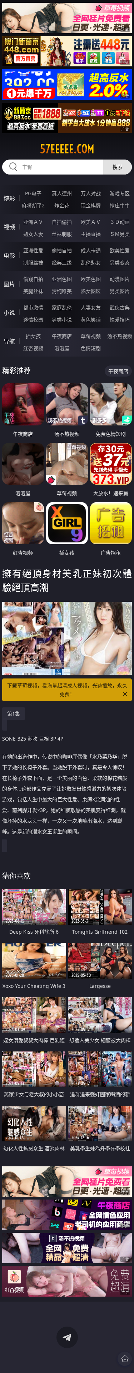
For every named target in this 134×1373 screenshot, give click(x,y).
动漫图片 (120, 279)
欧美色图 (91, 279)
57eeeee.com (67, 149)
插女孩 (33, 336)
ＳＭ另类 (120, 234)
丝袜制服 (62, 234)
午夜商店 (62, 336)
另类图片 (120, 291)
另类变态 (120, 262)
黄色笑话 (91, 319)
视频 (9, 227)
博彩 (9, 198)
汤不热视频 (119, 336)
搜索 (118, 166)
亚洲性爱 (33, 250)
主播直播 (91, 234)
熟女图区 (91, 291)
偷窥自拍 (33, 279)
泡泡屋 (61, 348)
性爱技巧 (120, 319)
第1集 (13, 713)
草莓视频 (91, 336)
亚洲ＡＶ (33, 221)
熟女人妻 (33, 234)
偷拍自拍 (62, 250)
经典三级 (62, 262)
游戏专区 (120, 193)
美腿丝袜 (33, 291)
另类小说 (62, 319)
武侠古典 (120, 307)
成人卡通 (91, 250)
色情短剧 (91, 348)
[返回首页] (125, 1359)
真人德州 (62, 193)
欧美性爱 (120, 250)
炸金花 (61, 205)
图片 (9, 284)
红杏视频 (33, 348)
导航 (9, 341)
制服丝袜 (33, 262)
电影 (9, 255)
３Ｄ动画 (120, 221)
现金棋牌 (91, 205)
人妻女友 (91, 307)
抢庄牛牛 (120, 205)
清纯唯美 (62, 291)
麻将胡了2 (33, 205)
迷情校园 (33, 319)
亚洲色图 (62, 279)
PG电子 (33, 193)
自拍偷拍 (62, 221)
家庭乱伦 (62, 307)
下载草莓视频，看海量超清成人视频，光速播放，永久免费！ (67, 689)
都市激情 (33, 307)
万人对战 (91, 193)
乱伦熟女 (91, 262)
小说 (9, 313)
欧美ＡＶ (91, 221)
